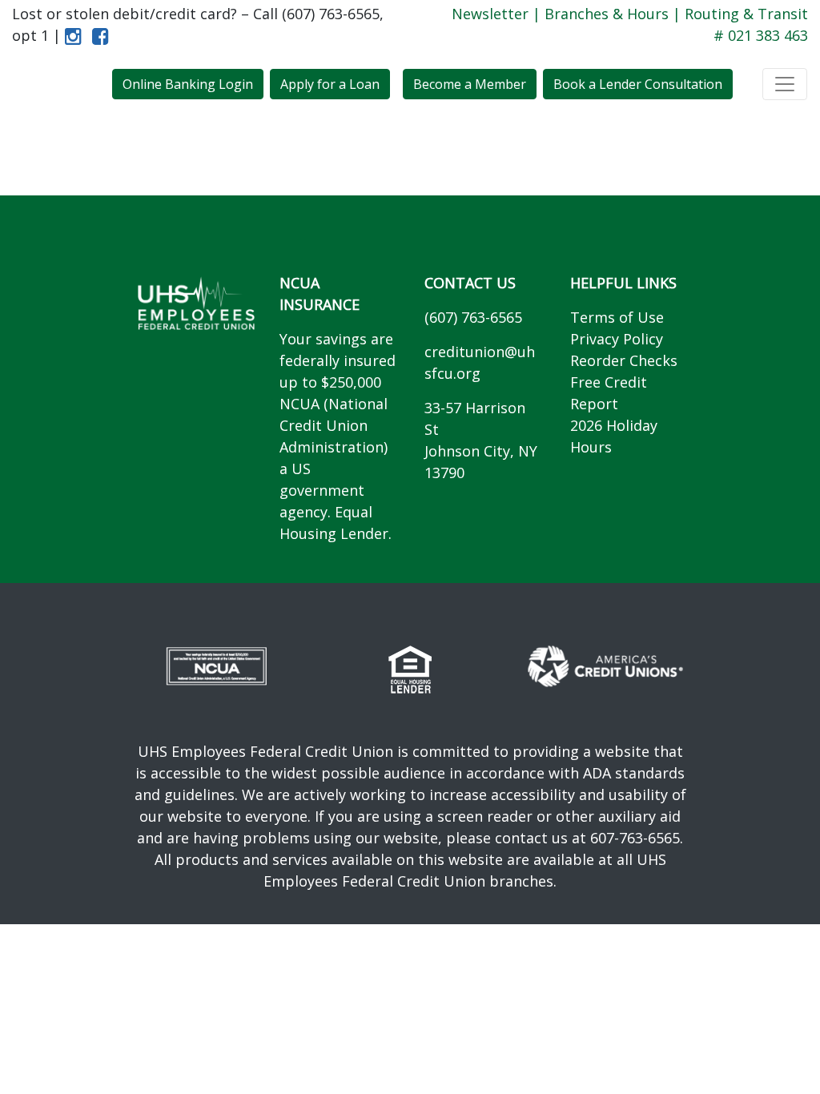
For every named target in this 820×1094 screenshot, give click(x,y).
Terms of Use (617, 317)
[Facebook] (97, 35)
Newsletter (490, 13)
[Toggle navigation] (784, 84)
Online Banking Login (188, 84)
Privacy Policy (616, 338)
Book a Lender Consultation (637, 84)
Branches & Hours (607, 13)
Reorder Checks (623, 360)
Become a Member (469, 84)
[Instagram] (73, 35)
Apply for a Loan (330, 84)
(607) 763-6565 (473, 317)
